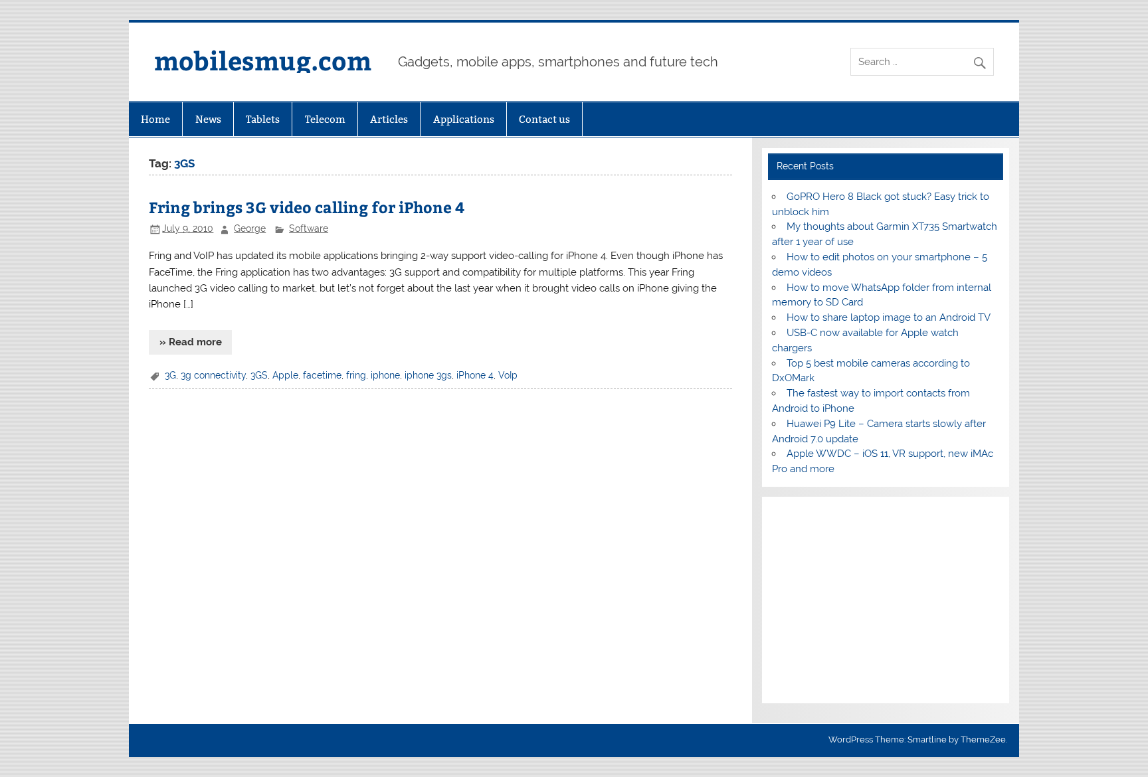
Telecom (325, 119)
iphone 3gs (428, 375)
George (250, 228)
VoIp (508, 375)
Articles (389, 119)
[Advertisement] (885, 600)
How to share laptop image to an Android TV (889, 317)
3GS (259, 375)
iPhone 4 (475, 375)
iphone (385, 375)
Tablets (263, 119)
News (208, 119)
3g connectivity (213, 375)
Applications (463, 119)
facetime (322, 375)
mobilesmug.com (262, 60)
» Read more (190, 342)
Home (155, 119)
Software (308, 228)
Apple (285, 375)
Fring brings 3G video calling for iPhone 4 (306, 207)
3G (170, 375)
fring (356, 375)
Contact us (544, 119)
